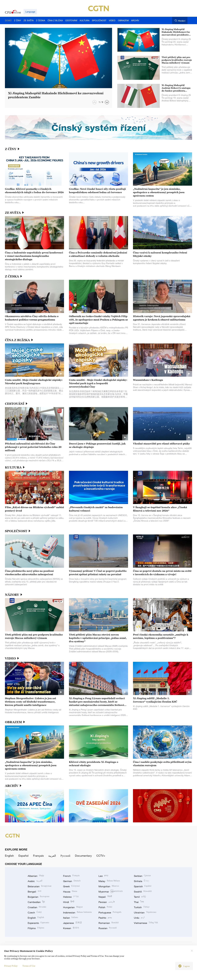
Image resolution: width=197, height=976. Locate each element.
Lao (103, 875)
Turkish (141, 907)
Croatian (37, 907)
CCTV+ (100, 855)
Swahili (143, 891)
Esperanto (38, 922)
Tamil (140, 896)
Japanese (72, 922)
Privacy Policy (11, 965)
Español (23, 855)
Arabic (35, 881)
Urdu (139, 917)
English (9, 855)
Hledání (181, 20)
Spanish (142, 886)
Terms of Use (28, 965)
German (71, 881)
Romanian (108, 922)
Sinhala (141, 881)
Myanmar (110, 891)
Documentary (83, 855)
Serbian (142, 875)
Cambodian (36, 902)
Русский (65, 855)
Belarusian (39, 886)
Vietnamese (146, 922)
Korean (71, 928)
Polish (105, 907)
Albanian (36, 875)
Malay (109, 881)
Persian (106, 902)
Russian (107, 928)
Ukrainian (145, 912)
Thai (139, 902)
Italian (70, 917)
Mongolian (108, 886)
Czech (35, 912)
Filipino (36, 928)
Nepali (105, 896)
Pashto (105, 917)
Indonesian (77, 912)
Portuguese (109, 912)
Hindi (68, 902)
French (71, 875)
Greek (71, 886)
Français (38, 855)
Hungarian (73, 907)
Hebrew (71, 896)
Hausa (70, 891)
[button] (107, 102)
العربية (52, 855)
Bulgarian (38, 896)
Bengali (34, 891)
